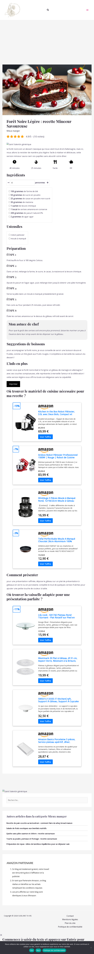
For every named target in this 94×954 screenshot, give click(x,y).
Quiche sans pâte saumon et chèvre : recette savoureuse (30, 833)
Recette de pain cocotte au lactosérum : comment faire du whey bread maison (39, 823)
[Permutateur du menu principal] (87, 10)
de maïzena (22, 202)
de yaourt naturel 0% (27, 213)
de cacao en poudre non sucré (30, 198)
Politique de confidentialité (70, 926)
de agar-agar (22, 216)
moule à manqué (18, 238)
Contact (70, 916)
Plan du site (70, 923)
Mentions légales (70, 919)
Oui (31, 950)
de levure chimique (23, 205)
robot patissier (17, 235)
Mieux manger (13, 131)
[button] (48, 10)
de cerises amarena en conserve (29, 209)
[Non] (91, 947)
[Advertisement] (47, 38)
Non (38, 950)
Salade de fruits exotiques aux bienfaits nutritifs (26, 828)
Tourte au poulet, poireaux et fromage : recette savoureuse (31, 839)
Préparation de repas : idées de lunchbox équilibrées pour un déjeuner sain (38, 844)
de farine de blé (24, 191)
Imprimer (13, 384)
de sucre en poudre (25, 195)
